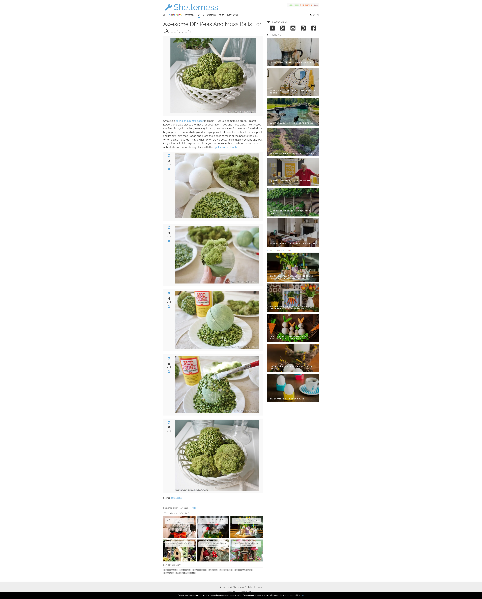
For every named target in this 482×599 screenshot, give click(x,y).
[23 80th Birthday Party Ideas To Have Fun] (293, 172)
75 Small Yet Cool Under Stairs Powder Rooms (292, 91)
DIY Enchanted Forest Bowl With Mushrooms (213, 521)
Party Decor (232, 15)
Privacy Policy (247, 591)
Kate (194, 508)
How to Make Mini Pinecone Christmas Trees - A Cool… (212, 544)
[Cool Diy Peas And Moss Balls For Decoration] (213, 112)
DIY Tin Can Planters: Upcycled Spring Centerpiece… (246, 521)
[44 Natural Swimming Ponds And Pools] (293, 112)
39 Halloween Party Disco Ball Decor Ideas (179, 521)
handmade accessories (185, 573)
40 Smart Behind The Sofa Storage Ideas (292, 243)
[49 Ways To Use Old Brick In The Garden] (293, 142)
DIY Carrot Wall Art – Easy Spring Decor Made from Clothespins (289, 307)
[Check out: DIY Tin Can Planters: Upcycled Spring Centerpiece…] (246, 527)
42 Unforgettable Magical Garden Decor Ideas (246, 544)
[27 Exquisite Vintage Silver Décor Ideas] (293, 52)
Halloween (293, 5)
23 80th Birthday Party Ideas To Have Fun (291, 182)
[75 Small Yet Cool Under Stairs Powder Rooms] (293, 82)
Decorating (190, 15)
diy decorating (226, 570)
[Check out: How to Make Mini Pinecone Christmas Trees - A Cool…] (213, 550)
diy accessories (199, 570)
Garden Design (209, 15)
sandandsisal (177, 498)
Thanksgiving (306, 5)
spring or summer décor (190, 120)
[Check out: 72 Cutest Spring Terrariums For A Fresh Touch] (179, 550)
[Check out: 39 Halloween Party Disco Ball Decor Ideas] (179, 527)
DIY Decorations (170, 570)
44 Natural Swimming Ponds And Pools (292, 123)
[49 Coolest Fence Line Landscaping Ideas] (293, 202)
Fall (316, 5)
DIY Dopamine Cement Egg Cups (287, 399)
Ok (303, 595)
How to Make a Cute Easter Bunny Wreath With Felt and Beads (289, 337)
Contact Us (231, 591)
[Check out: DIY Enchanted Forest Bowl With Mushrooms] (213, 527)
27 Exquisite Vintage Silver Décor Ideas (292, 63)
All (164, 15)
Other (221, 15)
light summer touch (225, 147)
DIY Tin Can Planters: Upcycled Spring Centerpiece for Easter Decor (292, 277)
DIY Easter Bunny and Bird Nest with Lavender (291, 367)
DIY (199, 15)
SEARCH (316, 15)
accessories (185, 570)
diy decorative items (243, 570)
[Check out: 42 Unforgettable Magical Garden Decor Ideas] (246, 550)
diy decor (213, 570)
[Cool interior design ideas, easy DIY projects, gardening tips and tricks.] (191, 12)
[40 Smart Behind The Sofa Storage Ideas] (293, 232)
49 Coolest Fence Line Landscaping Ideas (290, 212)
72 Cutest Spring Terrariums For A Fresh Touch (179, 544)
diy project (168, 573)
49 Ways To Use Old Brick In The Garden (292, 153)
